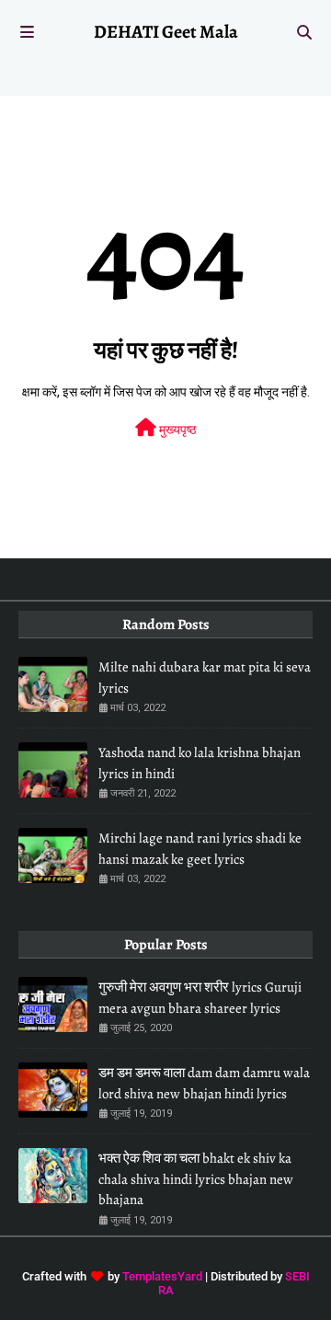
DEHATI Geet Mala (166, 31)
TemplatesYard (162, 1276)
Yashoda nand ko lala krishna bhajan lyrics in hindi (199, 763)
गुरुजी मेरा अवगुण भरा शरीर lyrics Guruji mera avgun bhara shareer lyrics (200, 997)
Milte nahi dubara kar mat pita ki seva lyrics (204, 677)
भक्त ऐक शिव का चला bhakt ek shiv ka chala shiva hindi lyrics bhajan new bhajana (195, 1179)
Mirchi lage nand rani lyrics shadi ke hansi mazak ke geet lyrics (200, 848)
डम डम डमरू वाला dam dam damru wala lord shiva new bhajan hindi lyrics (204, 1083)
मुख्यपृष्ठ (176, 429)
